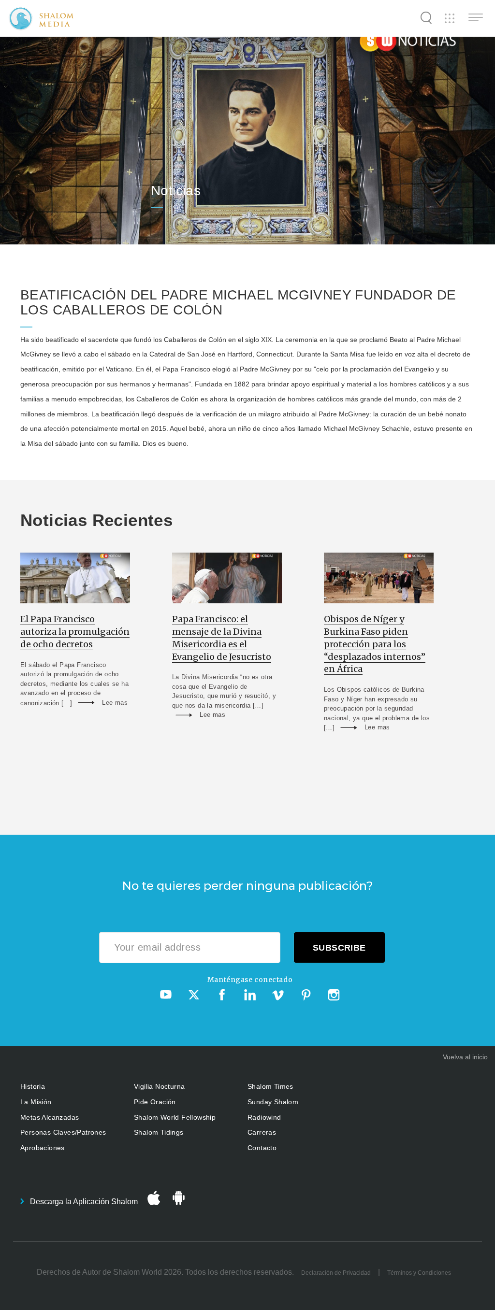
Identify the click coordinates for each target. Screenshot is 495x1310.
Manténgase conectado (249, 979)
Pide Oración (155, 1102)
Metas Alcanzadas (49, 1117)
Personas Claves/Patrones (63, 1132)
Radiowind (264, 1117)
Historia (32, 1086)
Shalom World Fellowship (175, 1117)
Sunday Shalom (273, 1102)
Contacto (262, 1148)
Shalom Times (270, 1086)
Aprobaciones (42, 1148)
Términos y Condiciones (419, 1272)
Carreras (262, 1132)
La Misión (36, 1102)
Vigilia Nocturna (159, 1086)
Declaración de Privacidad (336, 1272)
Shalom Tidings (159, 1132)
